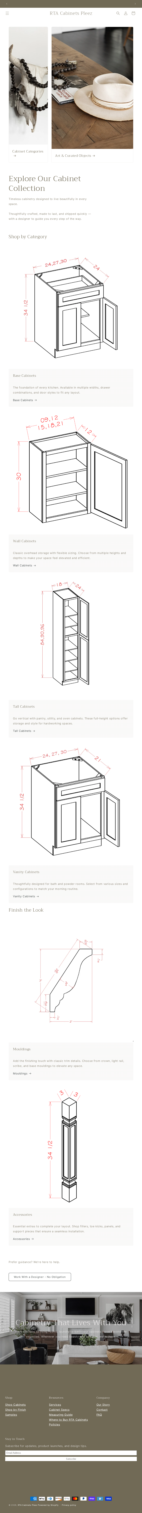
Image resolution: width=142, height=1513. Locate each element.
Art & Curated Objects (73, 156)
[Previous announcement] (7, 4)
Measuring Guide (61, 1414)
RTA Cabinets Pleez (27, 1505)
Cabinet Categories (27, 151)
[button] (7, 13)
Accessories (21, 1239)
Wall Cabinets (22, 565)
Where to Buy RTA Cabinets (68, 1419)
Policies (54, 1424)
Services (55, 1404)
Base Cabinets (23, 400)
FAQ (99, 1414)
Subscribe (71, 1459)
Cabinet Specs (59, 1409)
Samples (11, 1414)
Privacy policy (69, 1505)
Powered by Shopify (48, 1505)
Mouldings (20, 1073)
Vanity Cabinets (24, 896)
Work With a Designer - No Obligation (40, 1277)
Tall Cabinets (22, 731)
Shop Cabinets (15, 1404)
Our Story (103, 1404)
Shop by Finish (15, 1409)
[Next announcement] (135, 4)
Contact (102, 1409)
